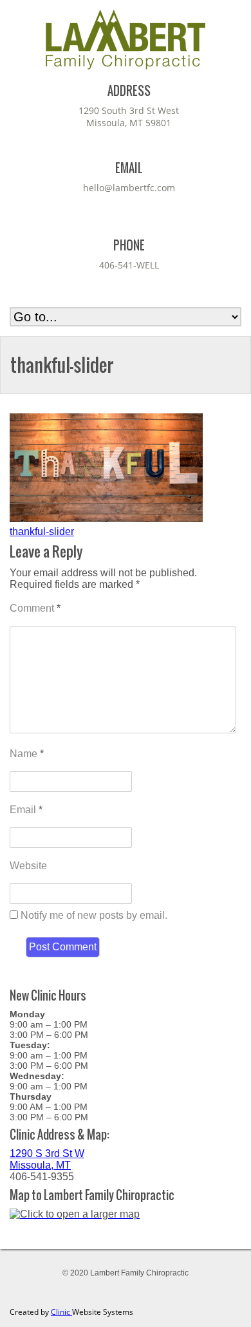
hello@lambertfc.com (129, 188)
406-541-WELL (129, 265)
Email (26, 809)
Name (27, 753)
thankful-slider (42, 531)
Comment (35, 608)
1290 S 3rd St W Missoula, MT (47, 1159)
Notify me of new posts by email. (94, 915)
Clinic (61, 1311)
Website (28, 865)
